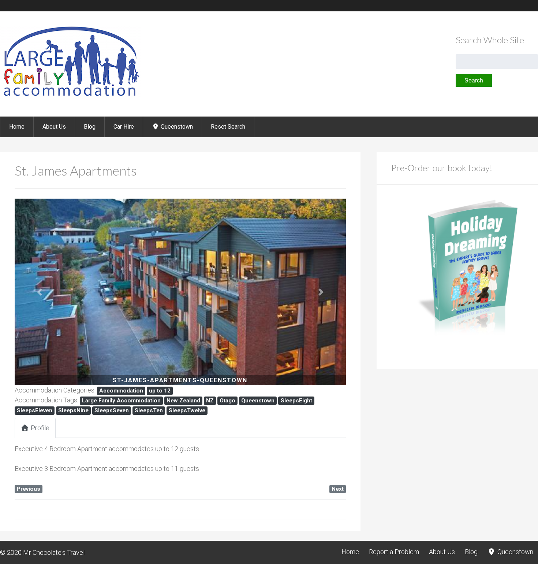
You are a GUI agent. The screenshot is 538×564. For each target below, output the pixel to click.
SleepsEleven (34, 410)
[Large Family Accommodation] (70, 97)
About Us (54, 126)
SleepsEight (296, 400)
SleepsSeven (111, 410)
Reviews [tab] (161, 428)
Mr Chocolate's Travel (54, 552)
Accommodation (121, 390)
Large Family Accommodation (121, 400)
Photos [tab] (81, 428)
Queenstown (176, 126)
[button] (39, 292)
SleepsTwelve (187, 410)
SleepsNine (73, 410)
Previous (28, 489)
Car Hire (123, 126)
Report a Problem (394, 552)
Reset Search (228, 126)
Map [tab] (120, 428)
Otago (227, 400)
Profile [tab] (40, 428)
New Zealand (183, 400)
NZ (210, 400)
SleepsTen (149, 410)
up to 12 (160, 390)
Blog (90, 126)
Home (17, 126)
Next (338, 489)
